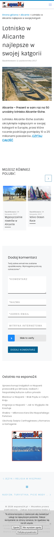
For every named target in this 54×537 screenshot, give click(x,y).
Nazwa (14, 302)
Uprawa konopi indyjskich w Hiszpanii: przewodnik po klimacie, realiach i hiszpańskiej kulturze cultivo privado (22, 389)
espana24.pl (21, 506)
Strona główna (10, 14)
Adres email (19, 314)
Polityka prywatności (27, 532)
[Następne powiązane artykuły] (48, 178)
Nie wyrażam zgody (32, 527)
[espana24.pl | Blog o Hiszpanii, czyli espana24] (13, 4)
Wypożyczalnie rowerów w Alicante (13, 221)
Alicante (25, 14)
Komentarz (18, 279)
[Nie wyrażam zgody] (50, 523)
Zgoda (16, 527)
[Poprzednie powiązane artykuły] (41, 178)
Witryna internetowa (25, 325)
